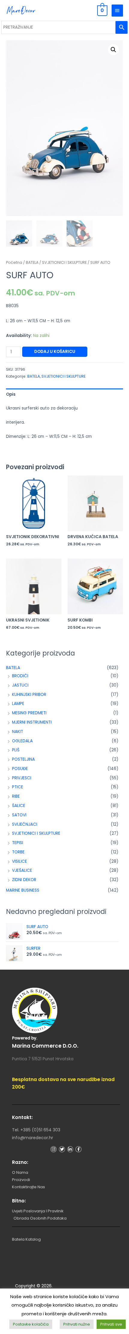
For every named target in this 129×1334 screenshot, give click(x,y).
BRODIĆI (20, 676)
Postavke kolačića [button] (31, 1324)
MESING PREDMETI (29, 713)
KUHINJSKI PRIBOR (29, 694)
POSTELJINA (23, 759)
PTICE (17, 787)
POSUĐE (20, 768)
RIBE (16, 796)
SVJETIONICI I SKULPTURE (36, 833)
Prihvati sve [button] (111, 1324)
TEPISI (17, 843)
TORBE (18, 852)
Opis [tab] (11, 394)
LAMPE (18, 703)
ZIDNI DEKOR (24, 880)
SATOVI (19, 815)
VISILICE (19, 861)
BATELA (13, 668)
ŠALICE (18, 806)
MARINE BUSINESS (22, 890)
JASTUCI (20, 685)
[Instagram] (53, 1149)
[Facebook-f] (78, 1149)
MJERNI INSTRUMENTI (32, 722)
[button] (113, 49)
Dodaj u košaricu (54, 351)
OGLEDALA (22, 741)
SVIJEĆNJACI (24, 824)
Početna (14, 262)
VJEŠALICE (22, 870)
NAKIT (17, 731)
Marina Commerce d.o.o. (45, 1045)
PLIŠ (16, 750)
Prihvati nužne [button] (76, 1324)
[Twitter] (62, 1149)
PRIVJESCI (21, 778)
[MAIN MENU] (117, 11)
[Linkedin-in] (70, 1149)
